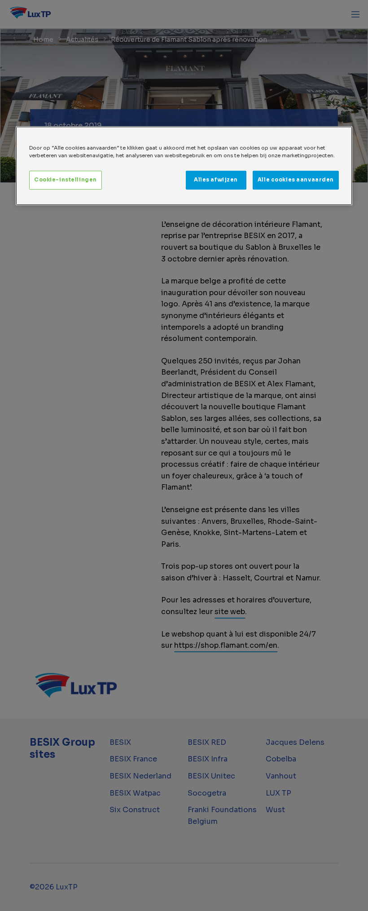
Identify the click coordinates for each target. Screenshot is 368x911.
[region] (184, 165)
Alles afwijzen (216, 180)
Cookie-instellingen (65, 180)
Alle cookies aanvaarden (296, 180)
